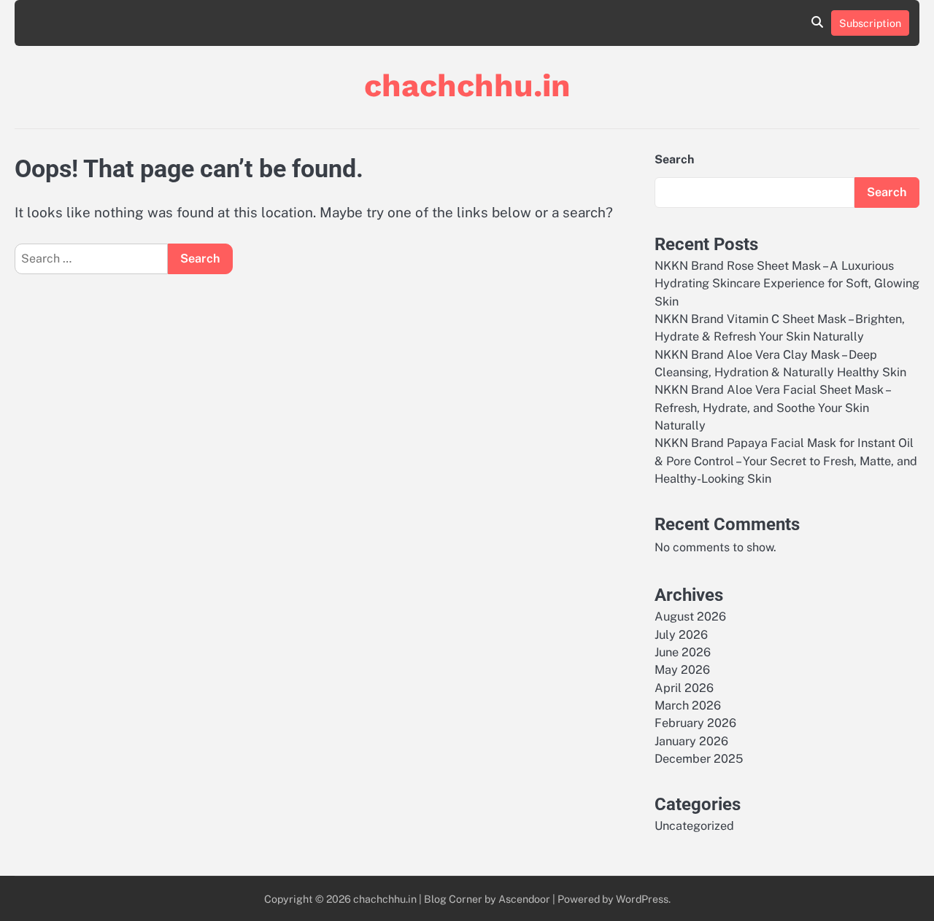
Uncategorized (694, 826)
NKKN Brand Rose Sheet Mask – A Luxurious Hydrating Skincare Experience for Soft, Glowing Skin (787, 283)
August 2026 (690, 616)
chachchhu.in (467, 85)
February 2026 (695, 723)
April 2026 (684, 688)
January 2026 (691, 741)
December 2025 (699, 759)
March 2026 (688, 705)
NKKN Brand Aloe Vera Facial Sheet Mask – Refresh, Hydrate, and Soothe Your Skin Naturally (772, 407)
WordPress (642, 899)
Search (674, 159)
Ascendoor (524, 899)
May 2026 (682, 670)
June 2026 (683, 652)
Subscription (870, 23)
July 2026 (681, 635)
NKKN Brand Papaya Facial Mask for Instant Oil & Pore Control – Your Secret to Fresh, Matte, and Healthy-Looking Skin (786, 461)
